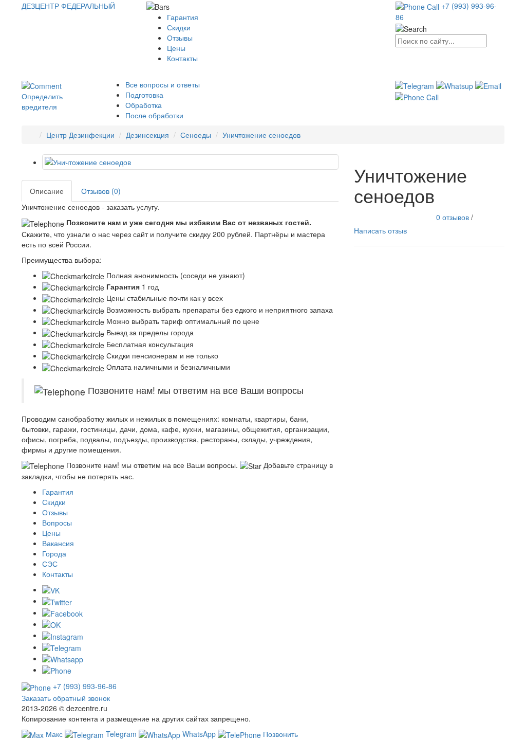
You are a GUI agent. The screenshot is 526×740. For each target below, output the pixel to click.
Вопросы (57, 522)
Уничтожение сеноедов (261, 135)
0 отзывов (452, 216)
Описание (47, 191)
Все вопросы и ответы (162, 84)
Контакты (182, 58)
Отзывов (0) (101, 191)
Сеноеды (195, 135)
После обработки (154, 115)
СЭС (50, 563)
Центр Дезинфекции (80, 135)
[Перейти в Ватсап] (455, 84)
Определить (42, 101)
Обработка (143, 105)
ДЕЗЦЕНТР (68, 6)
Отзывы (180, 37)
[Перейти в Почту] (488, 84)
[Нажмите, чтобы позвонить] (417, 96)
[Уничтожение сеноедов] (190, 162)
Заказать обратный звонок (66, 698)
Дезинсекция (147, 135)
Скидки (179, 27)
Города (54, 553)
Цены (176, 48)
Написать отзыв (380, 230)
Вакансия (58, 543)
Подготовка (144, 94)
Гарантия (182, 17)
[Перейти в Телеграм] (415, 84)
